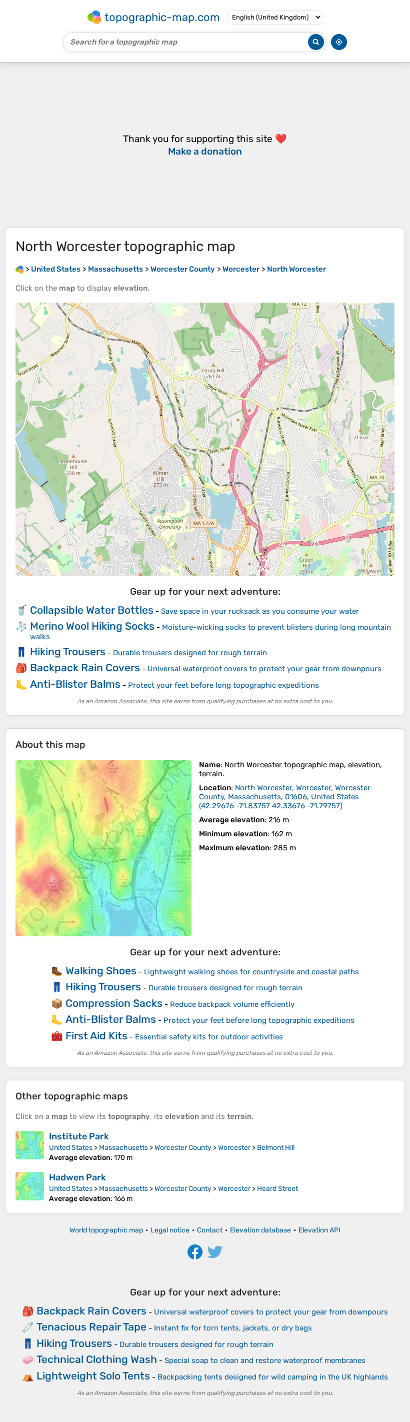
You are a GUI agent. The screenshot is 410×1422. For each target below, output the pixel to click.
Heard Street (277, 1188)
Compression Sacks (114, 1003)
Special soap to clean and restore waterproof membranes (265, 1360)
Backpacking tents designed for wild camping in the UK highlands (273, 1376)
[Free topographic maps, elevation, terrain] (20, 269)
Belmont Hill (275, 1147)
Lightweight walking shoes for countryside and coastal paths (251, 971)
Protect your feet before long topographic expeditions (223, 685)
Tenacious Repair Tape (91, 1326)
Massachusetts (123, 1147)
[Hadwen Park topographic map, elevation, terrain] (30, 1187)
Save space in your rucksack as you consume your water (260, 611)
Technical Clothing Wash (96, 1359)
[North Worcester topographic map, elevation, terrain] (104, 848)
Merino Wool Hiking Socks (92, 626)
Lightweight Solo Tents (93, 1375)
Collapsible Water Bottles (92, 610)
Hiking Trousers (68, 651)
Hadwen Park (77, 1177)
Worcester (234, 1147)
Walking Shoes (101, 970)
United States (70, 1147)
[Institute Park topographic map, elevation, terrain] (30, 1146)
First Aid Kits (97, 1035)
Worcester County (183, 1147)
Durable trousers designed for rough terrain (190, 652)
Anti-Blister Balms (75, 684)
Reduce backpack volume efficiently (232, 1004)
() (284, 796)
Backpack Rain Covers (85, 667)
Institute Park (79, 1136)
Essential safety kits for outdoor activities (209, 1036)
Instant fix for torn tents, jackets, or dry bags (233, 1327)
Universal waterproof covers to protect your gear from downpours (265, 668)
